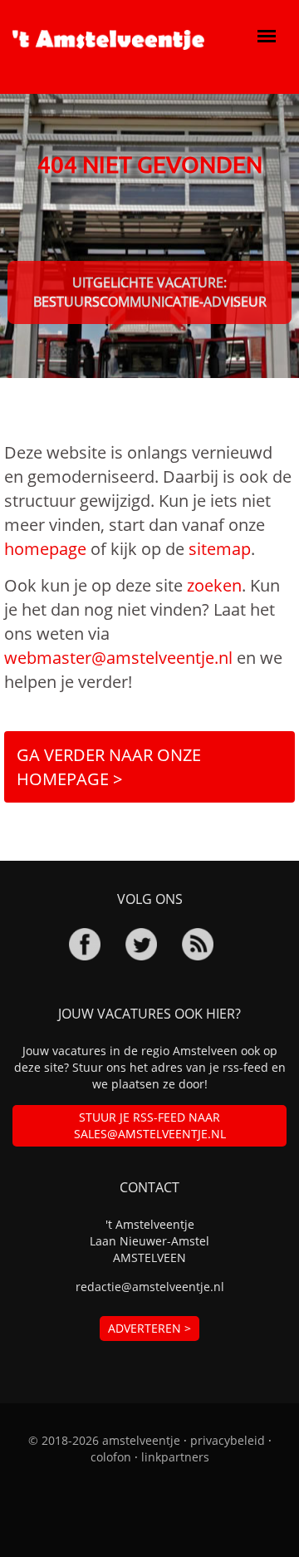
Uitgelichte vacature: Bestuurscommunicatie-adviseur (150, 292)
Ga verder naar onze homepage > (109, 767)
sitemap (220, 549)
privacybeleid (227, 1440)
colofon (111, 1457)
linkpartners (175, 1457)
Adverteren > (149, 1328)
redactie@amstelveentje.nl (150, 1286)
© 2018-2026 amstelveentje (104, 1440)
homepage (45, 549)
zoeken (214, 585)
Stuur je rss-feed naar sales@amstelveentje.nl (150, 1125)
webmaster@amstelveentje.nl (118, 657)
